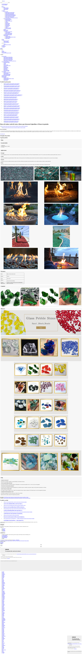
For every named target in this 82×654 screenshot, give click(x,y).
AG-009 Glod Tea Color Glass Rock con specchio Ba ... (13, 513)
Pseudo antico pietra (8, 27)
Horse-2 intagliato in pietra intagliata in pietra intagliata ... (11, 84)
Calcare (6, 21)
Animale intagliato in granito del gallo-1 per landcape (11, 117)
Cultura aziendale (6, 8)
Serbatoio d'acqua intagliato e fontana (9, 78)
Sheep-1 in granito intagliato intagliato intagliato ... (10, 115)
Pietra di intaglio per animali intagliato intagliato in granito (11, 108)
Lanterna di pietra (7, 36)
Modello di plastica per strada (8, 34)
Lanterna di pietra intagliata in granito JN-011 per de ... (11, 104)
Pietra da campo (7, 23)
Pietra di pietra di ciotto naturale (9, 13)
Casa (2, 6)
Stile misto (6, 22)
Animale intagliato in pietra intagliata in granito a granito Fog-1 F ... (13, 95)
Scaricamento (4, 46)
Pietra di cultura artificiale (7, 18)
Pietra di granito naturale (8, 31)
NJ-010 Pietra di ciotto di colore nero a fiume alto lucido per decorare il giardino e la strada (16, 497)
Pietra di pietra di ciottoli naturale (9, 12)
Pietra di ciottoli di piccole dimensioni (10, 15)
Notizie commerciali (6, 42)
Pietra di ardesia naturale (8, 33)
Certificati (3, 45)
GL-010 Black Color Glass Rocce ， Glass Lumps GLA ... (14, 520)
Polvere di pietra (4, 76)
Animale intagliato (7, 37)
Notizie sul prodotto (6, 40)
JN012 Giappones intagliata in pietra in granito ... (10, 102)
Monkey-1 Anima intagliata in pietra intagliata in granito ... (12, 106)
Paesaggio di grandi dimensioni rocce (10, 14)
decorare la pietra (2, 540)
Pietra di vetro (14, 540)
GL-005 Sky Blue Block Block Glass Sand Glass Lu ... (13, 510)
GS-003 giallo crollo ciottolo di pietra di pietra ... (10, 97)
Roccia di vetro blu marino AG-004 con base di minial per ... (14, 516)
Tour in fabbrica (6, 9)
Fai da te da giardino (8, 28)
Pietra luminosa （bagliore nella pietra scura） (11, 17)
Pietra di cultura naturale (7, 74)
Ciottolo (5, 63)
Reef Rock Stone (7, 25)
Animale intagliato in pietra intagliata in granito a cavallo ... (12, 86)
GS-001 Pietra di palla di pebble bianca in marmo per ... (11, 113)
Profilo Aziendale (6, 7)
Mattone (5, 29)
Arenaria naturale (7, 32)
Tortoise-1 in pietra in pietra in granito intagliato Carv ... (11, 93)
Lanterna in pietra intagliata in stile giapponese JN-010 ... (11, 119)
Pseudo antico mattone (8, 19)
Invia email (1, 542)
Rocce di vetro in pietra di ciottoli (9, 16)
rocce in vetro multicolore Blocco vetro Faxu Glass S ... (13, 503)
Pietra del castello (7, 20)
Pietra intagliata (6, 35)
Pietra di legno (7, 24)
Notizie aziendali (6, 41)
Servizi (3, 39)
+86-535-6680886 (4, 4)
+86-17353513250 (4, 537)
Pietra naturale (4, 71)
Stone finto (22, 540)
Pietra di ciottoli (6, 11)
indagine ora (2, 527)
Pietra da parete (19, 540)
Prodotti (3, 51)
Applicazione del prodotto (7, 44)
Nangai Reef (7, 26)
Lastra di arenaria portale (7, 65)
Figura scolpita (7, 38)
